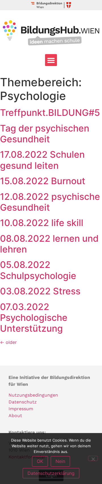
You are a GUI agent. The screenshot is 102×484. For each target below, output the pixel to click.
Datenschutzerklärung (51, 473)
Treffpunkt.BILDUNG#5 (50, 112)
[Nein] (93, 458)
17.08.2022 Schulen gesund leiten (42, 160)
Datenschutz (22, 402)
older (8, 342)
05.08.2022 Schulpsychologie (38, 270)
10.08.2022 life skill (41, 222)
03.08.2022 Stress (40, 291)
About (15, 415)
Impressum (20, 408)
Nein (60, 461)
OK (40, 461)
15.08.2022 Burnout (42, 180)
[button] (51, 60)
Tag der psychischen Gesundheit (44, 134)
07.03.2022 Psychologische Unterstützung (33, 317)
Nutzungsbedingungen (33, 395)
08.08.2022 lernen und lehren (49, 244)
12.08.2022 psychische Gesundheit (50, 202)
